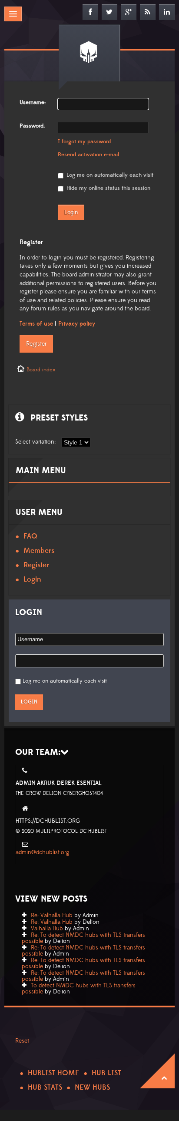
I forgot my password (84, 141)
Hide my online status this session (107, 188)
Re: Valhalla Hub (52, 915)
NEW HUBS (92, 1087)
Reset (22, 1041)
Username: (33, 102)
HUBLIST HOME (53, 1073)
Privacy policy (76, 324)
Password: (32, 125)
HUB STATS (45, 1087)
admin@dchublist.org (43, 852)
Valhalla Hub (47, 928)
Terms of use (36, 324)
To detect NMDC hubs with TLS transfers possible (79, 989)
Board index (41, 369)
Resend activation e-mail (88, 154)
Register (36, 344)
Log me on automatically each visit (109, 175)
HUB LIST (106, 1073)
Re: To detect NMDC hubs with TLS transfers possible (83, 938)
